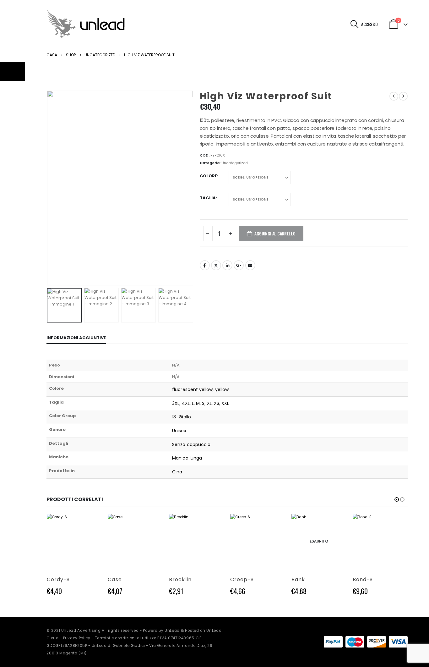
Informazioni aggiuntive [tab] (76, 338)
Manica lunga (187, 458)
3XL (175, 403)
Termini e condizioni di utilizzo (125, 638)
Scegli (91, 524)
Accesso (369, 24)
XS (216, 403)
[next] (403, 96)
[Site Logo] (85, 24)
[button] (354, 24)
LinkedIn (227, 265)
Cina (177, 472)
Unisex (179, 430)
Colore (208, 176)
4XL (186, 403)
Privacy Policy (76, 638)
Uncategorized (234, 162)
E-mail (250, 265)
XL (209, 403)
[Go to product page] (73, 541)
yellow (222, 389)
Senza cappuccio (191, 444)
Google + (239, 265)
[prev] (393, 96)
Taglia (208, 198)
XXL (225, 403)
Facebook (205, 265)
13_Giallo (181, 417)
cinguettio (216, 265)
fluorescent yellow (192, 389)
